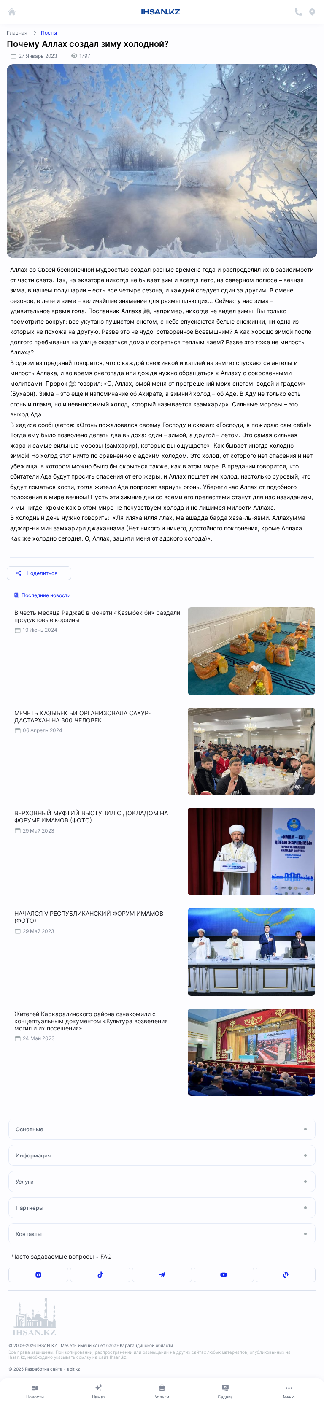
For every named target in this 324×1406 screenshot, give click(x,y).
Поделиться (42, 573)
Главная (17, 33)
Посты (49, 33)
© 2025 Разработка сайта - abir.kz (44, 1368)
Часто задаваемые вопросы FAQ (62, 1256)
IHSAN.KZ (160, 12)
